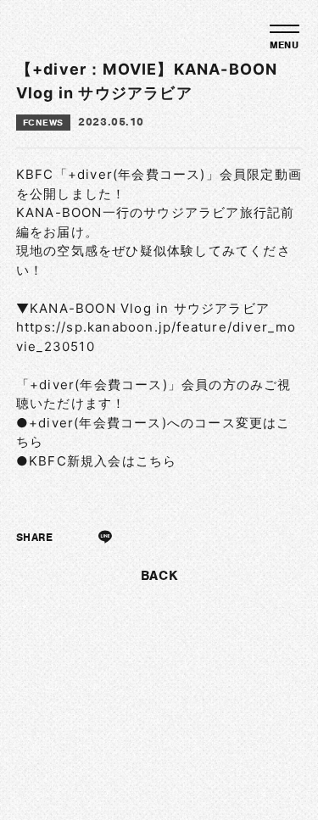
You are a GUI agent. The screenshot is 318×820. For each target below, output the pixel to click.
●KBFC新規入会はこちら (96, 461)
